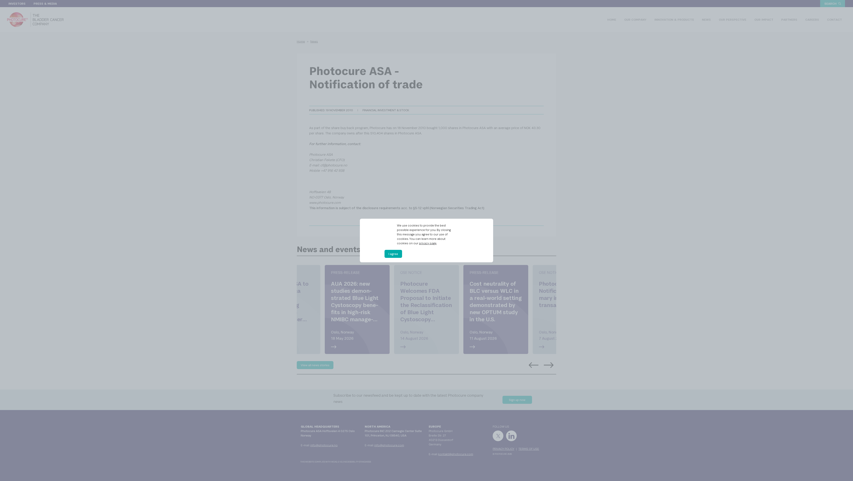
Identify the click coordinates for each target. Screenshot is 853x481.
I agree (393, 254)
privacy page (427, 243)
